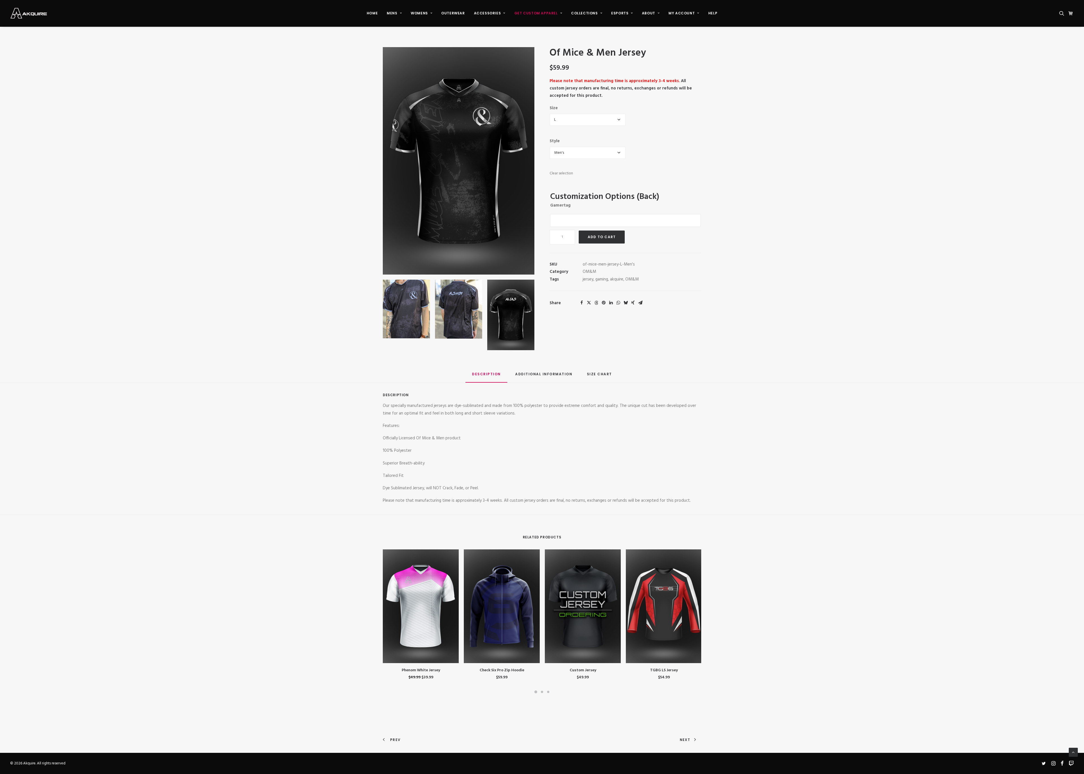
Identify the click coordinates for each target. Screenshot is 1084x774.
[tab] (544, 376)
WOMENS (419, 13)
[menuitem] (372, 13)
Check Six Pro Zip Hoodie (502, 670)
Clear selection (561, 173)
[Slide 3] (548, 691)
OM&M (589, 271)
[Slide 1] (536, 691)
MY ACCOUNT (681, 13)
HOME (372, 13)
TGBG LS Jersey (664, 670)
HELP (712, 13)
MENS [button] (392, 13)
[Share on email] (640, 302)
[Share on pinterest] (603, 302)
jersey (588, 279)
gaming (601, 279)
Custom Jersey (583, 670)
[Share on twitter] (588, 302)
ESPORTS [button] (619, 13)
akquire (616, 279)
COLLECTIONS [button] (584, 13)
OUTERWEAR (453, 13)
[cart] (1070, 13)
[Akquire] (28, 13)
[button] (1062, 13)
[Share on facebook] (581, 302)
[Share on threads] (596, 302)
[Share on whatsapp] (618, 302)
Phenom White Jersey (421, 670)
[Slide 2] (542, 691)
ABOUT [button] (648, 13)
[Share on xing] (633, 302)
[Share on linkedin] (610, 302)
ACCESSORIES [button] (487, 13)
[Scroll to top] (1073, 752)
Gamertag (560, 205)
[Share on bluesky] (625, 302)
